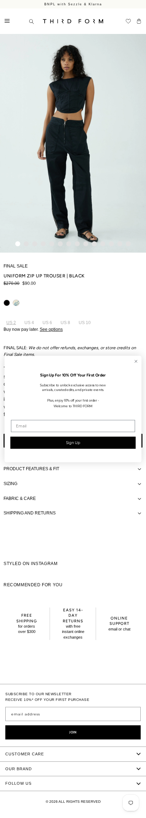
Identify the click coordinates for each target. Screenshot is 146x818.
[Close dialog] (136, 361)
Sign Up (73, 442)
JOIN (73, 732)
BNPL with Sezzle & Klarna (73, 4)
